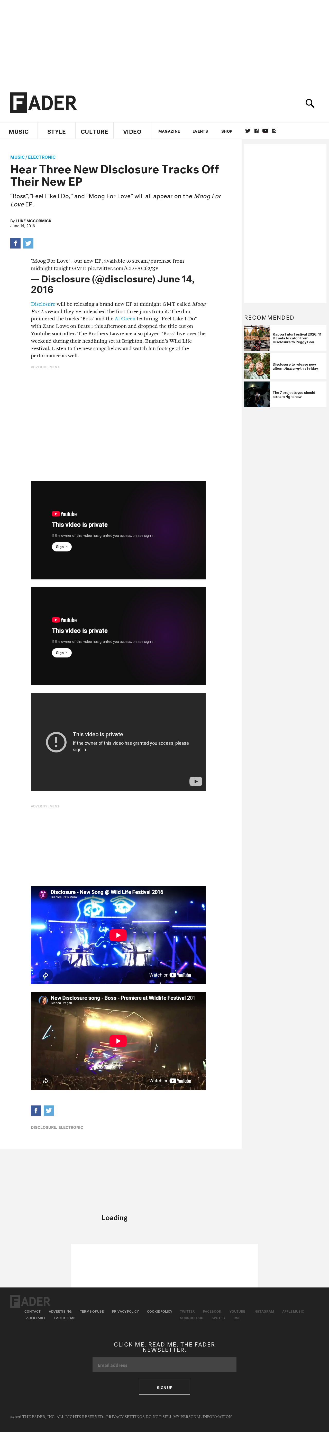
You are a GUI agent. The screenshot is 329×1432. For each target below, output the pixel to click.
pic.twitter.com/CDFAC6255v (123, 268)
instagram (274, 131)
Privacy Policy (125, 1310)
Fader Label (35, 1317)
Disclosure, (44, 1127)
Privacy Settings (125, 1417)
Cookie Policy (159, 1310)
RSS (237, 1317)
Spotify (218, 1317)
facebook (256, 131)
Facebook (212, 1310)
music (17, 156)
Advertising (60, 1310)
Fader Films (65, 1317)
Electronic (42, 156)
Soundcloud (191, 1317)
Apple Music (293, 1310)
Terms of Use (92, 1310)
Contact (32, 1310)
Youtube (237, 1310)
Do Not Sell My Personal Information (188, 1417)
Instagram (263, 1310)
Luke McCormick (33, 220)
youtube (265, 131)
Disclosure (43, 304)
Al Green (125, 319)
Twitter (248, 131)
